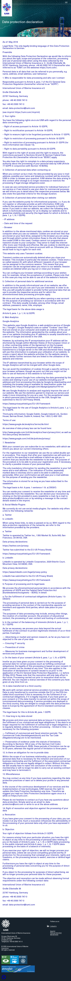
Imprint (52, 931)
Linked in (53, 926)
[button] (4, 977)
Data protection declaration (56, 934)
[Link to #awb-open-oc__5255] (66, 2)
